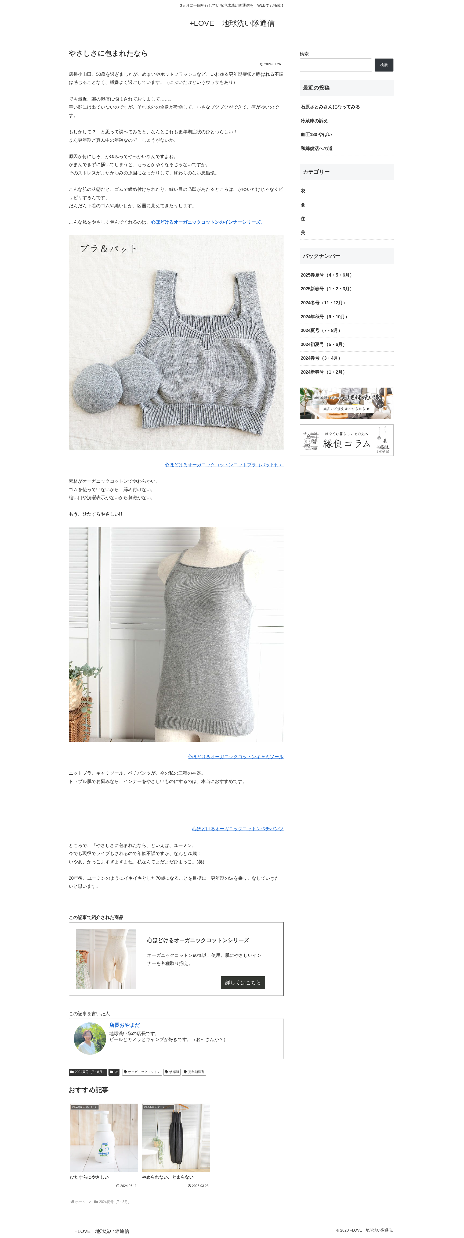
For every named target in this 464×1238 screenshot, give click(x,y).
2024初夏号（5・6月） (324, 344)
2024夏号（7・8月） (90, 1072)
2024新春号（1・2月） (324, 372)
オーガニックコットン (144, 1072)
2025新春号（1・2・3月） (327, 288)
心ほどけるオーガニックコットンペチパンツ (238, 828)
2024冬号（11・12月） (324, 302)
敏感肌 (174, 1072)
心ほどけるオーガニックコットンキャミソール (236, 756)
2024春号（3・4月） (322, 358)
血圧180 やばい (316, 134)
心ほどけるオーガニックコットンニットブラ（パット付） (224, 464)
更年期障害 (196, 1072)
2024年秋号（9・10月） (325, 316)
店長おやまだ (124, 1025)
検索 (304, 53)
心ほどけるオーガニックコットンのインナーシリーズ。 (208, 222)
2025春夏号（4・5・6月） (327, 275)
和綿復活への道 (317, 148)
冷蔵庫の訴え (314, 120)
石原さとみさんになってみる (330, 106)
